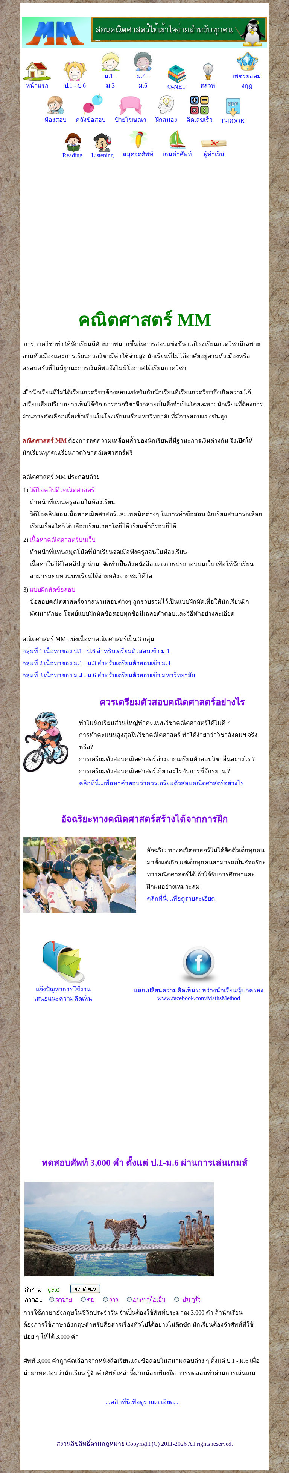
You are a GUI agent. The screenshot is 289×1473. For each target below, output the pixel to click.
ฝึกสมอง (166, 120)
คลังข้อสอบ (91, 120)
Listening (102, 155)
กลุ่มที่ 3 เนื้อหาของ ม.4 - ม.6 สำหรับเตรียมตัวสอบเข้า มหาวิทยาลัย (108, 675)
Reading (72, 155)
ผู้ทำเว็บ (214, 154)
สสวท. (208, 85)
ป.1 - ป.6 (75, 85)
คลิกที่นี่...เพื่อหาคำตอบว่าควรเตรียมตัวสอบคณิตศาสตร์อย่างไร (161, 783)
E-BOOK (233, 121)
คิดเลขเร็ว (199, 120)
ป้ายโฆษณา (130, 120)
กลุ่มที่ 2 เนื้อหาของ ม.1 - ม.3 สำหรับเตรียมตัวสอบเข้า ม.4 (96, 663)
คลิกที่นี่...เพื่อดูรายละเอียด (181, 898)
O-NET (176, 86)
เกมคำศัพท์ (177, 154)
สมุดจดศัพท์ (138, 154)
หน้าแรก (37, 85)
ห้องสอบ (55, 120)
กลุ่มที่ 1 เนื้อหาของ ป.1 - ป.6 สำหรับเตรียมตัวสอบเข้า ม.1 (96, 651)
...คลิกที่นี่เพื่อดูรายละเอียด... (142, 1402)
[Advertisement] (144, 237)
